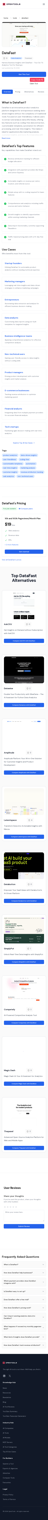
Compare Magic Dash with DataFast (24, 1084)
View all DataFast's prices (11, 560)
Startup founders (13, 263)
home (6, 18)
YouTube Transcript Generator (14, 1416)
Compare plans (27, 509)
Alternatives (29, 92)
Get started (24, 552)
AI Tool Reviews (8, 1407)
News (5, 1388)
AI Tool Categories (10, 1447)
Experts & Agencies (10, 1468)
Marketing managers (15, 281)
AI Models (6, 1438)
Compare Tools (9, 1478)
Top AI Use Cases (9, 1452)
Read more (6, 138)
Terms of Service (9, 1499)
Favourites (7, 1482)
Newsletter (7, 1397)
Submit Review (24, 1226)
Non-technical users (15, 354)
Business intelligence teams (18, 336)
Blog (4, 1402)
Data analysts (11, 317)
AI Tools (6, 1433)
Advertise (6, 1473)
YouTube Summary (10, 1411)
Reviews (41, 92)
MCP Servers (7, 1442)
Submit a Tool (8, 1464)
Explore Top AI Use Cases (23, 443)
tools (15, 18)
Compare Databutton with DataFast (24, 901)
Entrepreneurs (12, 299)
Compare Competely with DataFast (24, 1023)
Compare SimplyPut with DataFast (24, 962)
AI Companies (8, 1428)
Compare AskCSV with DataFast (24, 641)
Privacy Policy (8, 1495)
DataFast (8, 53)
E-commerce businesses (17, 390)
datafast (25, 18)
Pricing (17, 92)
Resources (7, 1393)
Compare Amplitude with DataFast (24, 772)
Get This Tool (24, 74)
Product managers (14, 372)
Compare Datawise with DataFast (24, 705)
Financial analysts (13, 408)
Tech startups (12, 426)
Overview (7, 92)
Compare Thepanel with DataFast (24, 1148)
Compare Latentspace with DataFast (24, 837)
